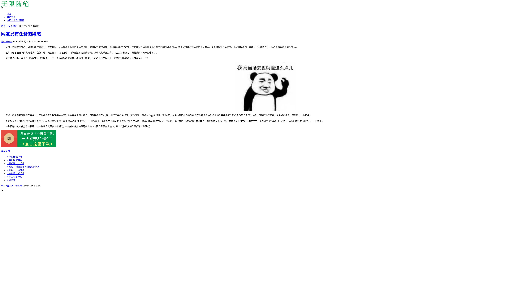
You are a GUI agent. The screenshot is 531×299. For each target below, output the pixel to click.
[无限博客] (15, 6)
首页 (9, 14)
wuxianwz (7, 41)
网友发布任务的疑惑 (21, 33)
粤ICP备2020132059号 (11, 186)
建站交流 (11, 17)
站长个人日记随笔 (15, 20)
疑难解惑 (12, 26)
